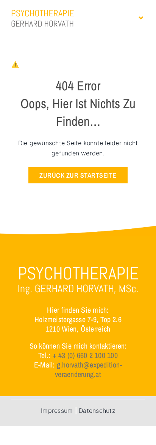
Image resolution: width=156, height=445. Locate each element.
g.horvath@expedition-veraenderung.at (88, 369)
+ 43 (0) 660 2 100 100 (85, 355)
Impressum (57, 410)
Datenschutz (97, 410)
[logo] (42, 12)
